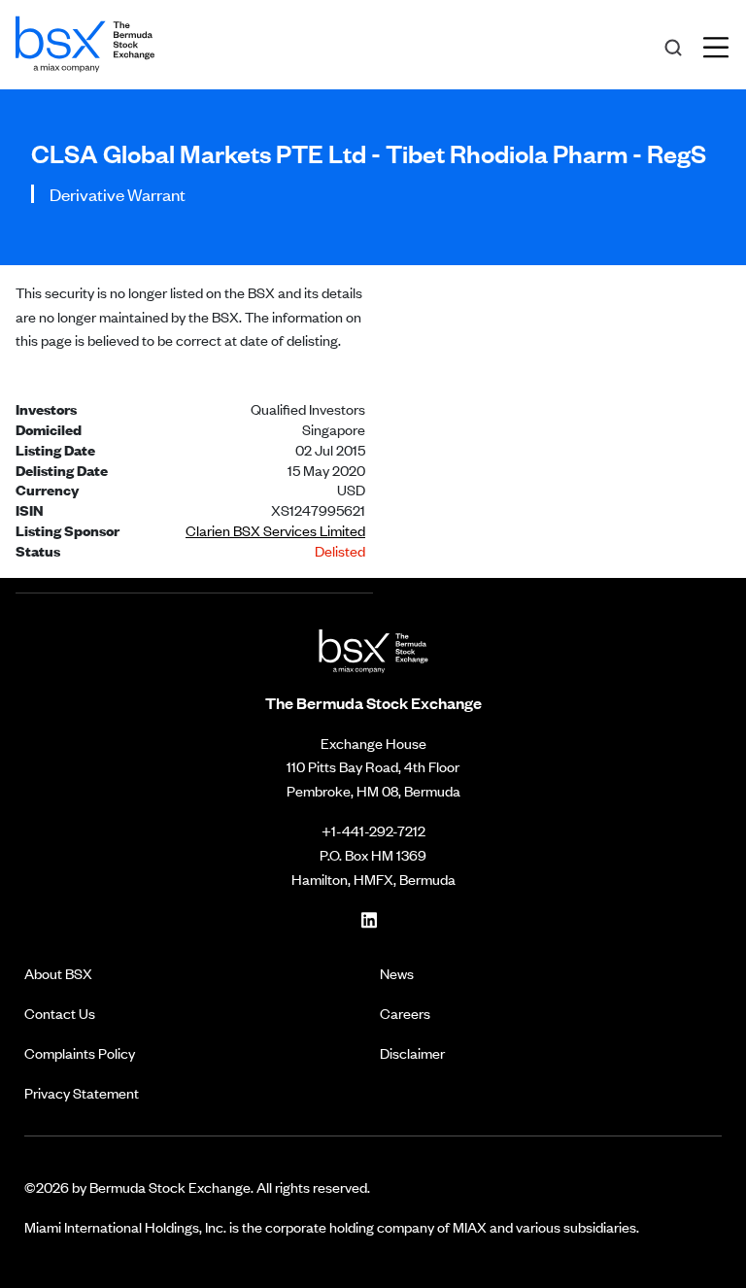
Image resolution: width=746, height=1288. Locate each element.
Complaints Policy (79, 1052)
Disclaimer (412, 1052)
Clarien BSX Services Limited (275, 530)
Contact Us (59, 1012)
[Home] (85, 40)
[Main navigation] (721, 44)
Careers (405, 1012)
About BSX (58, 973)
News (397, 973)
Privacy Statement (81, 1092)
